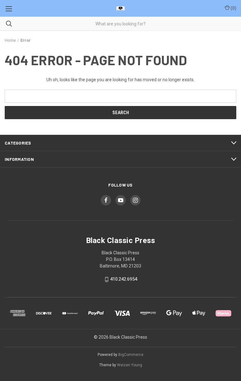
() (233, 8)
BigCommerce (130, 354)
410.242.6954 (123, 279)
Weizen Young (129, 365)
